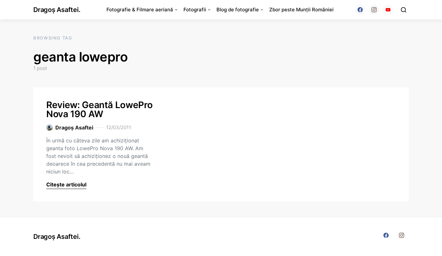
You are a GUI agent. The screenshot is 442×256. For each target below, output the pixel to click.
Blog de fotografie (237, 9)
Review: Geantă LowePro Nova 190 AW (99, 109)
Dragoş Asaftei (74, 127)
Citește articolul (66, 184)
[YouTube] (388, 10)
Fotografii (194, 9)
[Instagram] (374, 10)
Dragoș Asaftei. (56, 10)
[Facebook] (360, 10)
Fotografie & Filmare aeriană (139, 9)
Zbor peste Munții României (301, 9)
